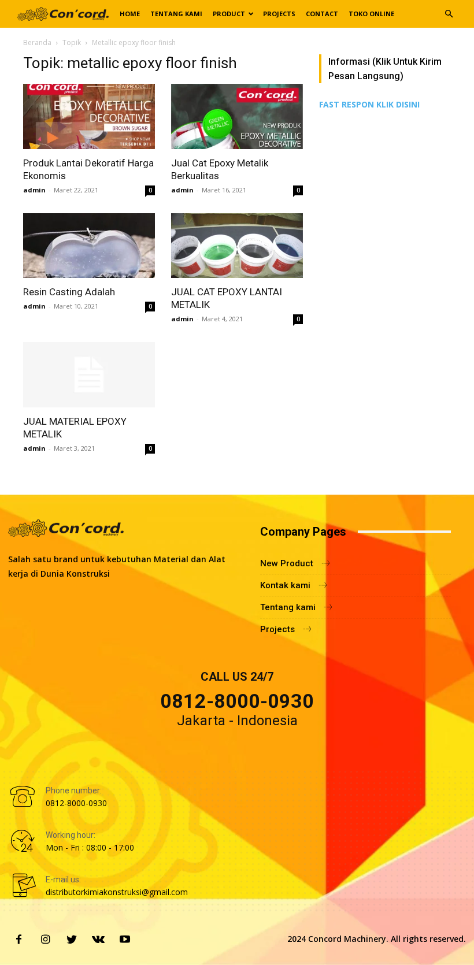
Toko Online (371, 13)
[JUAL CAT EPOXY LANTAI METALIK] (237, 246)
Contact (322, 13)
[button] (448, 14)
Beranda (37, 42)
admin (34, 189)
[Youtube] (124, 940)
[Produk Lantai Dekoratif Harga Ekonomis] (89, 116)
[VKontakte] (98, 940)
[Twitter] (71, 940)
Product (229, 13)
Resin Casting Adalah (69, 292)
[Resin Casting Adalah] (89, 246)
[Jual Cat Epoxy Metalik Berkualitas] (237, 116)
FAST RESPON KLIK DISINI (369, 104)
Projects (279, 13)
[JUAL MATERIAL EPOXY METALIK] (89, 374)
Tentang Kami (176, 13)
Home (130, 13)
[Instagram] (45, 940)
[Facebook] (18, 940)
